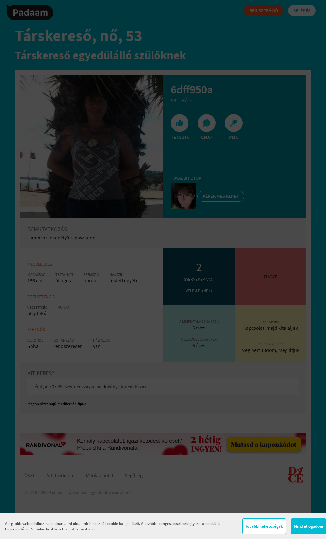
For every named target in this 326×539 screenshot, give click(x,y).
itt (74, 529)
